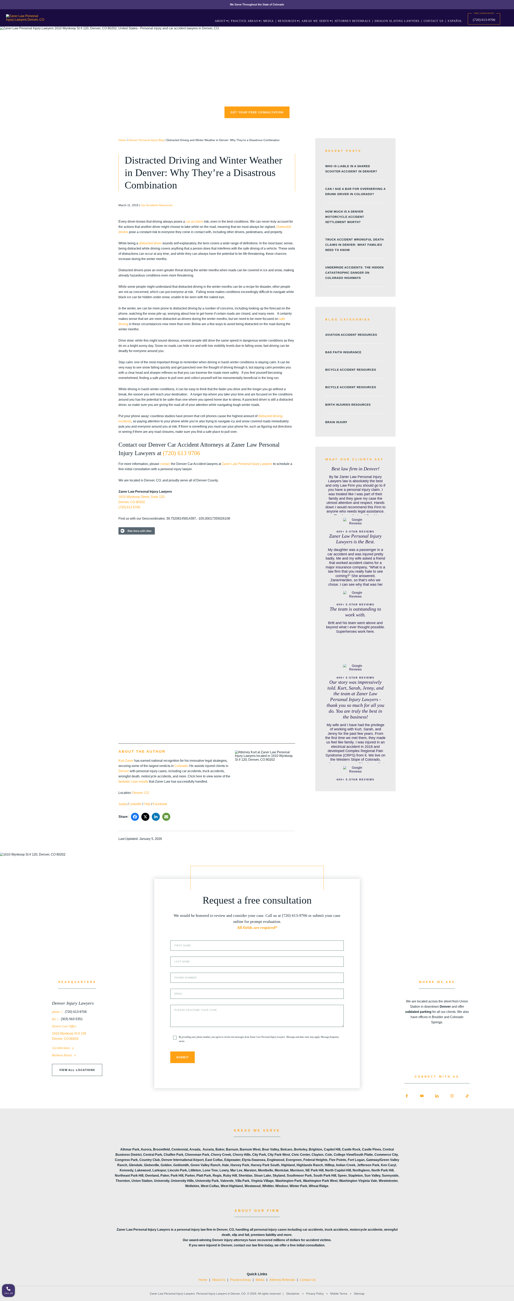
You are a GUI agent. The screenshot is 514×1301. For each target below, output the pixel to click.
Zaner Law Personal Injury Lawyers (247, 464)
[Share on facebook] (135, 817)
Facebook (160, 804)
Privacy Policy (314, 1293)
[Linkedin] (436, 1096)
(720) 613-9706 (484, 20)
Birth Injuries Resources (348, 404)
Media (260, 1280)
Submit (182, 1057)
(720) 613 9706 (181, 453)
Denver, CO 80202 (131, 502)
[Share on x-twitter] (145, 817)
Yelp (147, 804)
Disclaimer (293, 1293)
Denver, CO (140, 792)
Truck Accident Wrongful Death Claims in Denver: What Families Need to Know (354, 245)
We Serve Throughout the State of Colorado (257, 4)
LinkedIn (135, 804)
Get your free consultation (256, 112)
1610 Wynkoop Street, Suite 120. (141, 496)
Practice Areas (240, 1280)
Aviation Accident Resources (351, 334)
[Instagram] (452, 1096)
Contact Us (308, 1280)
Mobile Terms (338, 1293)
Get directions (61, 1048)
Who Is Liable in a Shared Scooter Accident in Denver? (351, 169)
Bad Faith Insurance (343, 352)
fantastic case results (133, 781)
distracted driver (150, 243)
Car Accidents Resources (157, 205)
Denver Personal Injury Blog (146, 140)
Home (122, 140)
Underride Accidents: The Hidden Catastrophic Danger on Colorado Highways (354, 272)
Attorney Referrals (282, 1280)
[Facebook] (406, 1096)
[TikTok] (467, 1096)
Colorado (181, 766)
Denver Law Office (64, 1026)
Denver (123, 771)
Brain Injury (336, 422)
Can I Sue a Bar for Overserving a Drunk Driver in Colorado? (355, 191)
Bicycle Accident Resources (350, 369)
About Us (218, 1280)
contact (165, 464)
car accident (194, 221)
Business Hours (62, 1055)
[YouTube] (421, 1096)
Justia (122, 804)
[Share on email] (166, 817)
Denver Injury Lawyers (73, 1003)
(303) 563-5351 (71, 1019)
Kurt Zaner (126, 760)
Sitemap (358, 1293)
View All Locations (77, 1070)
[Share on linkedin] (156, 817)
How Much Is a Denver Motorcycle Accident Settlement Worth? (344, 217)
